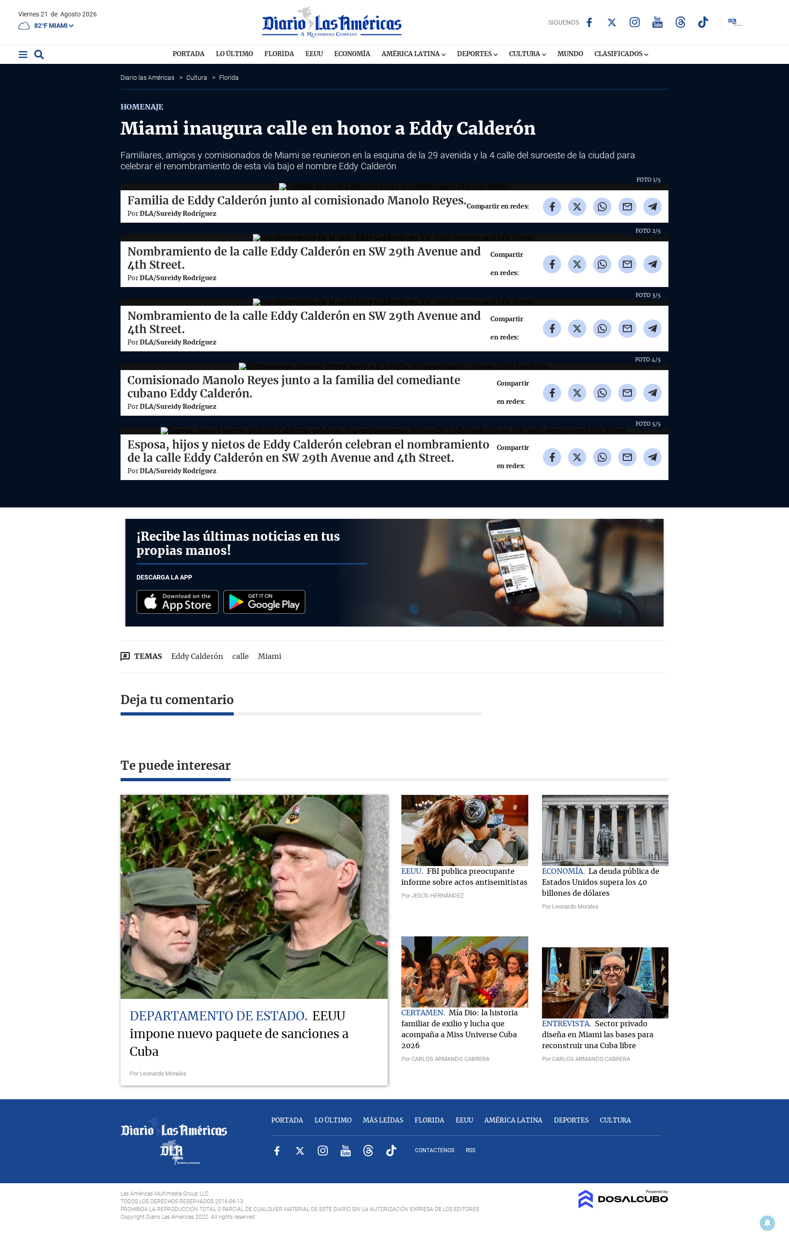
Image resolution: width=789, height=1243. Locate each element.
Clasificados (619, 54)
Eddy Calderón (197, 656)
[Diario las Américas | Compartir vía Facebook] (552, 207)
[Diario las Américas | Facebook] (589, 22)
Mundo (570, 54)
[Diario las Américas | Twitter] (612, 22)
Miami (269, 656)
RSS (470, 1150)
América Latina (411, 54)
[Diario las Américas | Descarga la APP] (180, 602)
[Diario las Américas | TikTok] (703, 22)
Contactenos (434, 1150)
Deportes (475, 54)
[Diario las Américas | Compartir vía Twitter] (577, 207)
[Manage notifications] (767, 1223)
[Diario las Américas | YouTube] (657, 22)
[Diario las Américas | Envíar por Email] (627, 207)
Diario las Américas (148, 77)
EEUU (314, 54)
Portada (189, 54)
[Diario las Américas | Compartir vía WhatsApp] (602, 207)
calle (240, 656)
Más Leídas (383, 1121)
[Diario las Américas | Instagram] (635, 22)
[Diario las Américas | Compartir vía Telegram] (652, 207)
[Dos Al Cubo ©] (623, 1206)
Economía (352, 54)
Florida (279, 54)
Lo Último (234, 54)
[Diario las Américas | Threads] (680, 22)
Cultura (525, 54)
